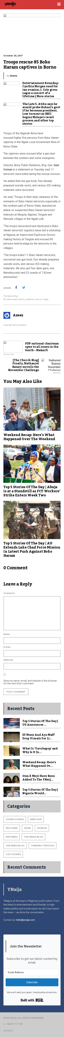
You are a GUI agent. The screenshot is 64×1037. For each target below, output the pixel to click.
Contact (8, 1030)
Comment (9, 593)
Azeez (13, 75)
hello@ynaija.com (25, 920)
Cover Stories (15, 819)
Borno (22, 299)
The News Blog (10, 296)
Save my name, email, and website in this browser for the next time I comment (30, 682)
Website (8, 660)
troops (45, 299)
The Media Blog (33, 837)
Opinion (42, 828)
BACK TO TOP (15, 1024)
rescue (38, 299)
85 (4, 299)
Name (6, 634)
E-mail (6, 647)
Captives (30, 299)
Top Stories (13, 854)
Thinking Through (42, 845)
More (27, 828)
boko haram (12, 299)
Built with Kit (32, 1000)
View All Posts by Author (14, 325)
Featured (12, 828)
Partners (12, 837)
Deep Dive (36, 819)
